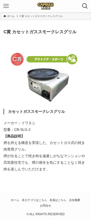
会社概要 (74, 199)
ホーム (15, 199)
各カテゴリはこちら (34, 199)
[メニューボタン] (6, 6)
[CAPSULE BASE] (45, 6)
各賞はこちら (58, 199)
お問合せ (45, 205)
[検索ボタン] (85, 6)
